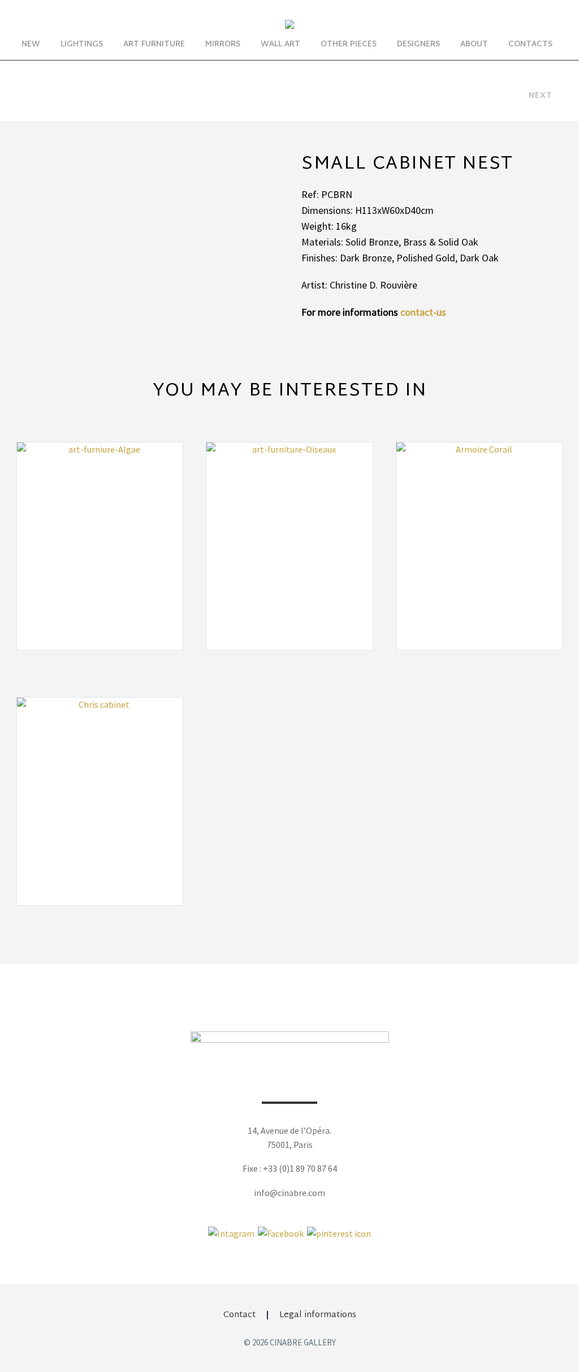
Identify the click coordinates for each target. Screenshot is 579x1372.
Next (540, 96)
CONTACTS (530, 44)
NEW (30, 44)
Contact (239, 1315)
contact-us (423, 312)
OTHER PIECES (349, 44)
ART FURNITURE (154, 44)
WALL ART (280, 44)
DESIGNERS (418, 44)
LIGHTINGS (82, 44)
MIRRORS (222, 44)
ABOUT (474, 44)
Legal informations (317, 1315)
